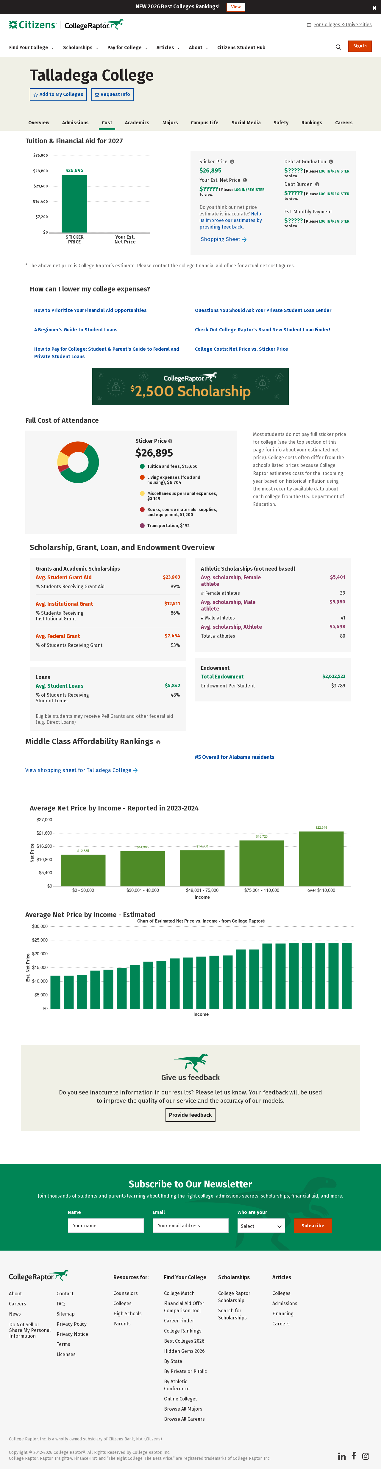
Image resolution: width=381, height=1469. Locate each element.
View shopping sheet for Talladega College (78, 770)
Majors (170, 122)
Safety (281, 122)
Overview (38, 122)
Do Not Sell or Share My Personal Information (30, 1330)
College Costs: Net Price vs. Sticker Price (241, 349)
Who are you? (252, 1212)
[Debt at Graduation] (331, 161)
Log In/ (240, 190)
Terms (63, 1344)
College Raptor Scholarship (234, 1297)
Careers (344, 122)
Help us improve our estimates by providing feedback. (230, 220)
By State (173, 1361)
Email (159, 1212)
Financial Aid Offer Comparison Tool (184, 1307)
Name (74, 1212)
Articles (166, 47)
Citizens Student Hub (241, 47)
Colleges (122, 1303)
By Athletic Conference (177, 1385)
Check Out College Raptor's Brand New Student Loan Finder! (262, 330)
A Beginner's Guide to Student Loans (76, 330)
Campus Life (204, 122)
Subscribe (313, 1226)
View (236, 7)
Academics (137, 122)
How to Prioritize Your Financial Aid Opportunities (90, 310)
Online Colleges (181, 1399)
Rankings (312, 122)
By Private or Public (185, 1371)
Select (247, 1226)
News (15, 1314)
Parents (122, 1324)
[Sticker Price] (232, 161)
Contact (65, 1293)
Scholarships (78, 47)
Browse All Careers (184, 1419)
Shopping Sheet (221, 239)
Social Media (246, 122)
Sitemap (66, 1314)
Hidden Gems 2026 (184, 1351)
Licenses (66, 1354)
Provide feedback (190, 1115)
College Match (179, 1293)
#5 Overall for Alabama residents (234, 757)
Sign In (360, 46)
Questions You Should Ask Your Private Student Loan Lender (263, 310)
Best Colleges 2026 (184, 1341)
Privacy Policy (72, 1324)
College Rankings (183, 1331)
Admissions (75, 122)
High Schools (127, 1313)
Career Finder (179, 1321)
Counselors (125, 1293)
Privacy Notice (72, 1334)
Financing (282, 1313)
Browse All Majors (183, 1409)
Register (256, 190)
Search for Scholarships (232, 1314)
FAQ (61, 1304)
